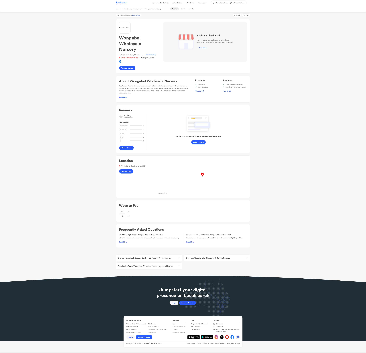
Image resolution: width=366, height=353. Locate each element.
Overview (175, 9)
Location (191, 9)
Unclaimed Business (130, 15)
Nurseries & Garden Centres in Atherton (132, 9)
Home (117, 9)
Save (247, 15)
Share (238, 15)
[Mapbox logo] (162, 193)
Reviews (183, 9)
